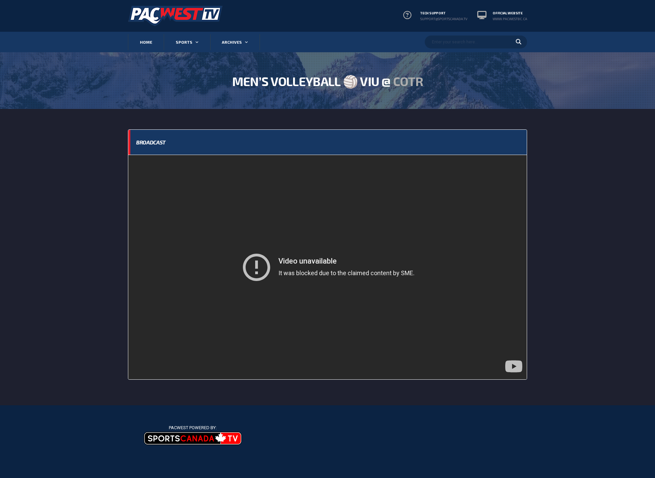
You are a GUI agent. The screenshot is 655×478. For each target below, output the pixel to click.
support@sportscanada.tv (443, 19)
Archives (232, 42)
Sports (184, 42)
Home (146, 42)
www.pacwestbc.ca (510, 19)
